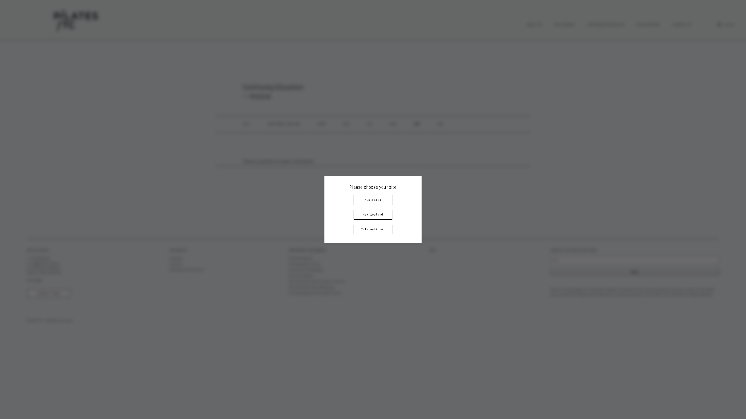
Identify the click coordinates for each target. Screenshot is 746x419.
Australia (373, 199)
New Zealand (373, 214)
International (373, 229)
